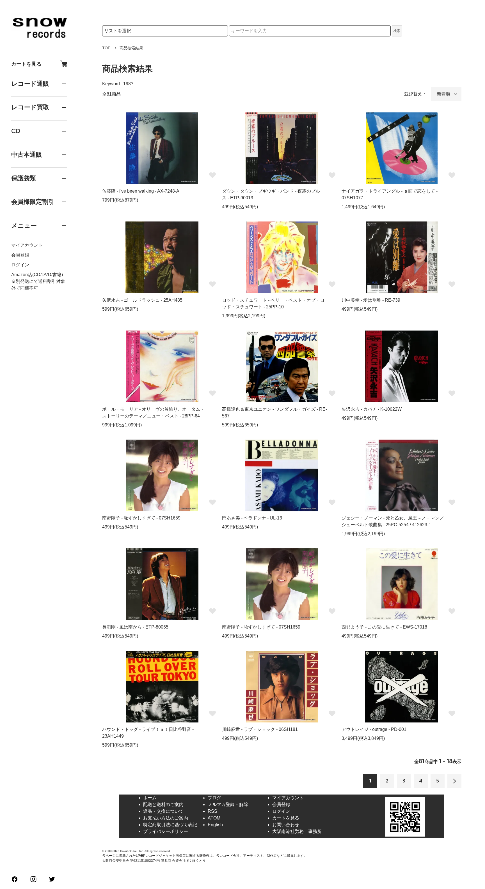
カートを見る (26, 64)
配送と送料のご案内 (163, 804)
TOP (106, 48)
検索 (397, 31)
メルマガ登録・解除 (228, 804)
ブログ (214, 797)
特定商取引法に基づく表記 (170, 824)
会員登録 (20, 255)
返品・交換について (163, 811)
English (215, 824)
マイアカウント (27, 245)
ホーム (150, 797)
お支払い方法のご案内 (165, 818)
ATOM (214, 818)
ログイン (20, 264)
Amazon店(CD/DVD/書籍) (37, 274)
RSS (212, 811)
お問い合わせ (285, 824)
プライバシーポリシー (165, 831)
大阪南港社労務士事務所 (297, 831)
